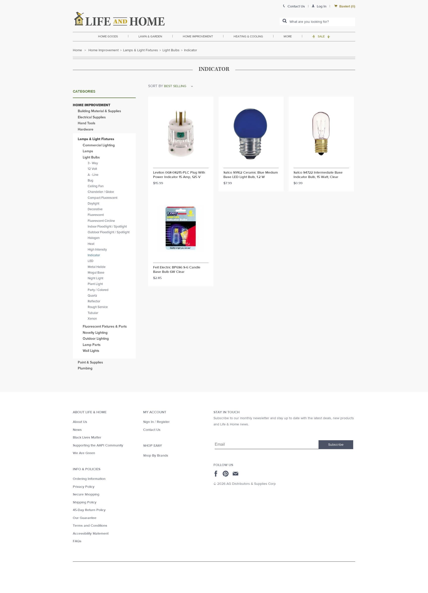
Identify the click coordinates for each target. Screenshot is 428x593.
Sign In (148, 422)
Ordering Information (89, 479)
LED (90, 261)
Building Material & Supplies (99, 111)
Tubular (93, 313)
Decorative (95, 209)
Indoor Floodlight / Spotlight (107, 227)
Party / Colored (98, 290)
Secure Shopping (86, 494)
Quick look (180, 163)
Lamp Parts (92, 345)
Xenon (92, 319)
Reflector (94, 301)
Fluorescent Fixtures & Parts (105, 326)
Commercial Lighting (99, 145)
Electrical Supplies (92, 117)
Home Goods (108, 36)
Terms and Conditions (90, 525)
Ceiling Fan (96, 186)
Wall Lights (91, 351)
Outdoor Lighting (96, 338)
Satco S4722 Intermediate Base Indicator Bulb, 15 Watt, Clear (318, 175)
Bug (90, 180)
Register (163, 422)
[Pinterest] (226, 473)
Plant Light (95, 284)
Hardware (85, 129)
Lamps (88, 151)
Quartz (92, 296)
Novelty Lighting (95, 333)
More (288, 36)
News (77, 430)
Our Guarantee (84, 518)
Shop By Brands (155, 455)
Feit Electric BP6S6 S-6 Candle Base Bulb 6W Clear (176, 269)
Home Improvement (198, 36)
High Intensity (97, 250)
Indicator (94, 255)
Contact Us (151, 430)
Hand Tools (86, 123)
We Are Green (84, 453)
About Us (80, 422)
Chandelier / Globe (101, 192)
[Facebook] (217, 473)
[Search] (285, 21)
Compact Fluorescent (102, 198)
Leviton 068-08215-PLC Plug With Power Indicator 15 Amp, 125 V (179, 175)
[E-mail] (236, 473)
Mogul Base (96, 273)
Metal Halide (97, 267)
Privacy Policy (83, 487)
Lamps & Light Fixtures (140, 50)
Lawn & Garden (150, 36)
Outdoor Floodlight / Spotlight (109, 232)
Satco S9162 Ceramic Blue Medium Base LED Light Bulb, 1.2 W (250, 175)
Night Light (95, 278)
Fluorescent (96, 215)
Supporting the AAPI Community (98, 445)
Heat (91, 244)
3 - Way (93, 163)
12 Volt (92, 169)
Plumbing (85, 368)
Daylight (93, 204)
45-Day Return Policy (89, 510)
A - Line (93, 175)
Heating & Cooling (248, 36)
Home (77, 50)
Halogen (94, 238)
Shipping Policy (84, 502)
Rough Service (98, 307)
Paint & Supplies (90, 362)
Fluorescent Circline (101, 221)
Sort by (155, 86)
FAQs (77, 541)
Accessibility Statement (90, 533)
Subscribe (336, 444)
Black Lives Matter (87, 437)
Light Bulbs (171, 50)
